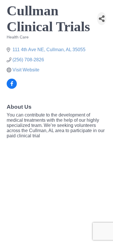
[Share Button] (101, 18)
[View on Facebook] (12, 87)
